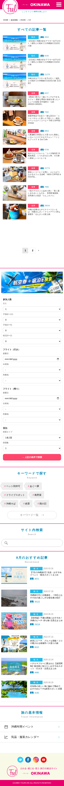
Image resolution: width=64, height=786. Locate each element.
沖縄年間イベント (22, 726)
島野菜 (37, 495)
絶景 (27, 503)
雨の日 (42, 503)
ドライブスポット (15, 495)
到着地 (6, 375)
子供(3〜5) (7, 325)
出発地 (6, 364)
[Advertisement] (32, 231)
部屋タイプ (7, 432)
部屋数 (6, 443)
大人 (5, 303)
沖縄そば (11, 503)
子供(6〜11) (8, 314)
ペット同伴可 (13, 486)
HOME (5, 20)
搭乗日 (6, 353)
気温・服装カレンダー (25, 737)
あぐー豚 (34, 486)
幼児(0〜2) (7, 335)
